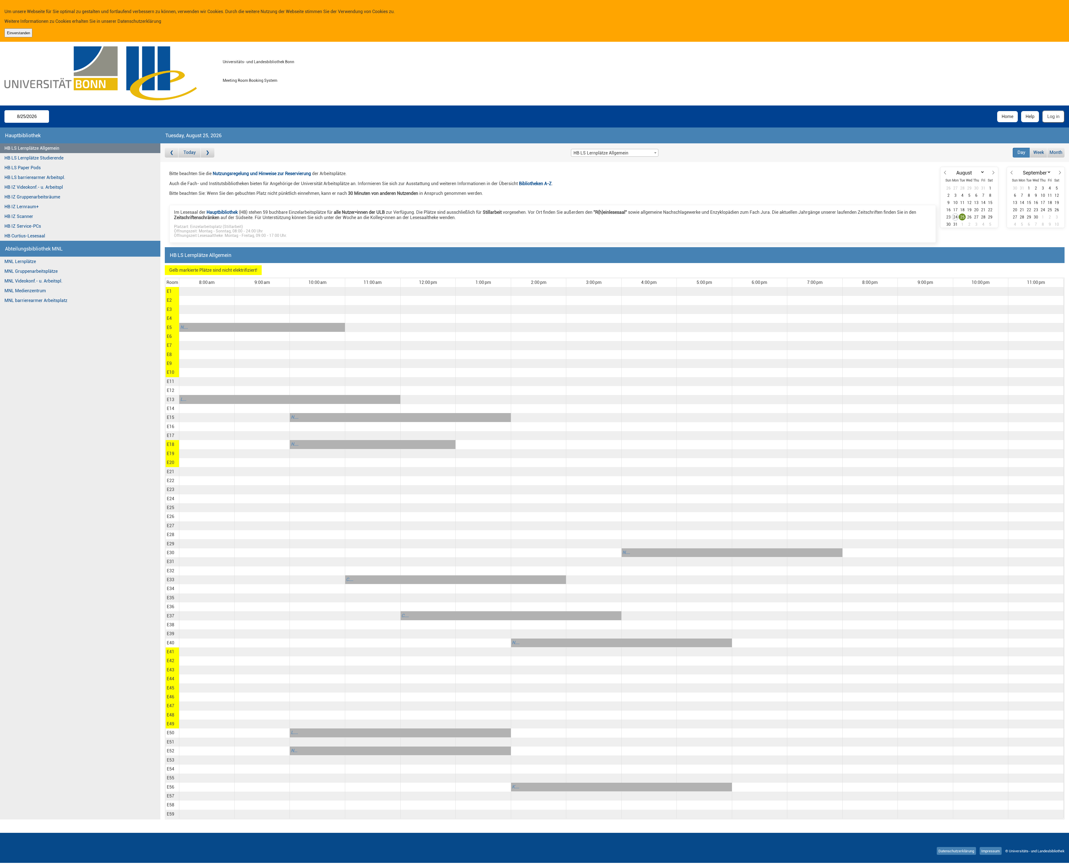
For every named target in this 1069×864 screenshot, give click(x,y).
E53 (170, 760)
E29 (170, 543)
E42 (170, 660)
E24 (170, 498)
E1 (169, 291)
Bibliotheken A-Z (535, 183)
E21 (170, 471)
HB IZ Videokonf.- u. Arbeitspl (33, 187)
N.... (184, 327)
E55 (170, 777)
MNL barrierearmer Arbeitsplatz (35, 300)
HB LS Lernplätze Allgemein (31, 148)
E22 (170, 480)
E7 (169, 345)
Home (1007, 116)
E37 (170, 615)
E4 (169, 318)
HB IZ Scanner (18, 216)
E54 (170, 769)
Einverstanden (18, 33)
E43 (170, 669)
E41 (170, 651)
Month (1056, 152)
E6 (169, 336)
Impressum (990, 851)
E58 (170, 804)
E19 (170, 453)
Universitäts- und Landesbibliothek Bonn (258, 62)
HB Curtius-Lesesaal (24, 236)
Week (1038, 152)
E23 (170, 489)
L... (183, 399)
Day (1021, 152)
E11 (170, 381)
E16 (170, 426)
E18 (170, 444)
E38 (170, 624)
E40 (170, 642)
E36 (170, 606)
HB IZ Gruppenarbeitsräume (32, 197)
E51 (170, 742)
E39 (170, 633)
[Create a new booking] (206, 291)
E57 (170, 796)
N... (294, 750)
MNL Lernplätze (20, 261)
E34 (170, 588)
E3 (169, 309)
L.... (294, 732)
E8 (169, 354)
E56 (170, 787)
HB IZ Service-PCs (22, 226)
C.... (349, 579)
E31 (170, 561)
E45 (170, 688)
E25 (170, 507)
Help (1030, 116)
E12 (170, 390)
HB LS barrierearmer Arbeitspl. (34, 177)
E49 (170, 723)
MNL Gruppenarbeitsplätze (31, 271)
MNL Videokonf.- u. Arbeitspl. (33, 281)
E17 (170, 435)
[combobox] (614, 153)
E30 (170, 552)
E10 (170, 372)
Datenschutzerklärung (139, 21)
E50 (170, 732)
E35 (170, 597)
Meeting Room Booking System (250, 80)
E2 (169, 300)
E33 (170, 579)
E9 (169, 363)
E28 (170, 534)
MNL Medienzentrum (25, 290)
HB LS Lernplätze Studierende (33, 158)
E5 (169, 327)
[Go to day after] (207, 153)
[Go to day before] (171, 153)
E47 (170, 705)
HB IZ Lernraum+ (21, 206)
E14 (170, 408)
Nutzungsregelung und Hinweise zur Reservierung (262, 173)
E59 (170, 814)
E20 (170, 462)
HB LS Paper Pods (22, 167)
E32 (170, 570)
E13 (170, 399)
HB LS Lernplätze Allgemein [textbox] (600, 153)
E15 (170, 417)
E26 (170, 516)
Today (189, 152)
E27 (170, 525)
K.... (515, 786)
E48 (170, 715)
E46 (170, 696)
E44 (170, 678)
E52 (170, 750)
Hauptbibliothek (222, 212)
